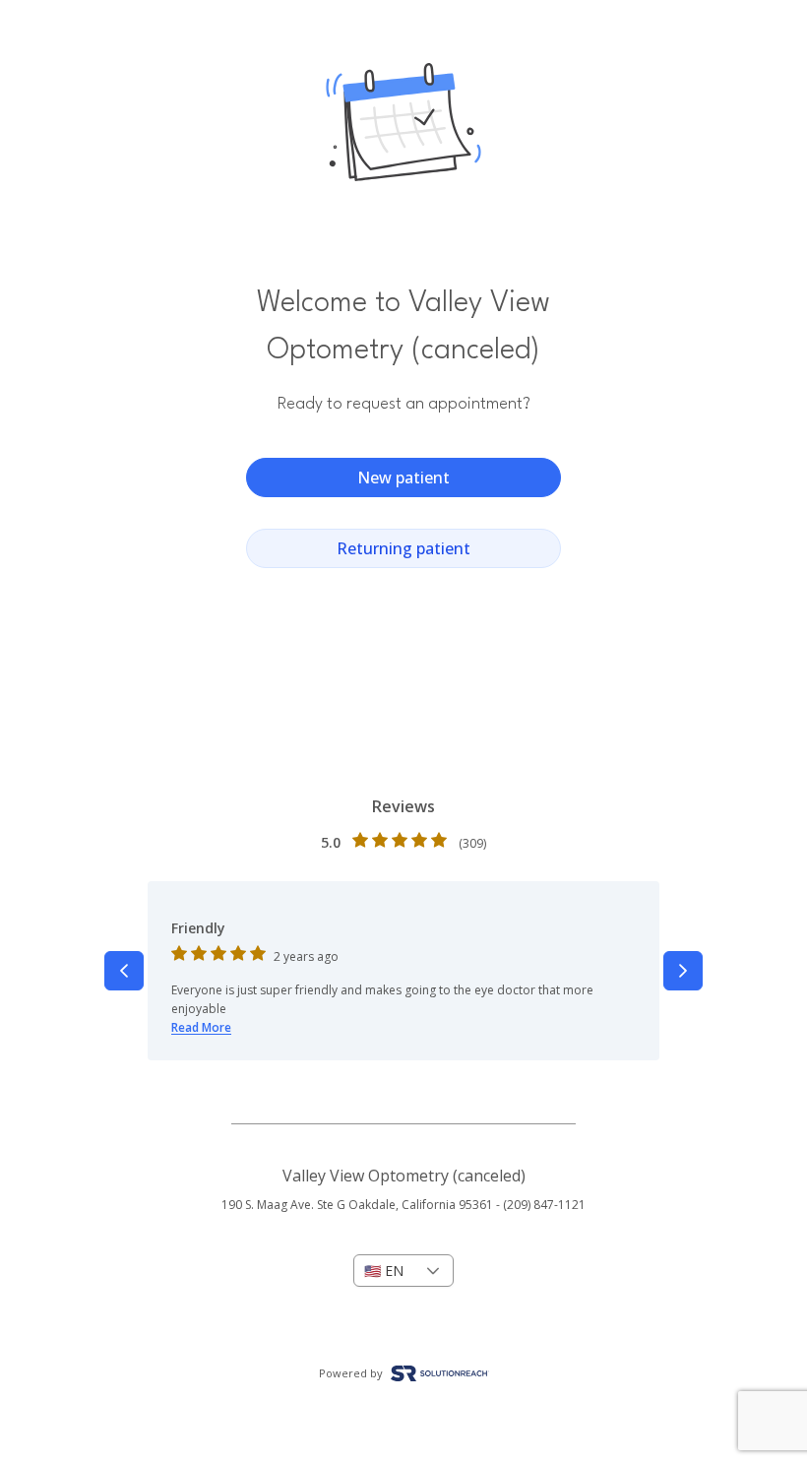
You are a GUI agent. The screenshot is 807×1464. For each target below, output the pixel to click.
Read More (201, 1027)
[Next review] (683, 970)
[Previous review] (124, 970)
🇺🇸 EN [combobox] (384, 1270)
